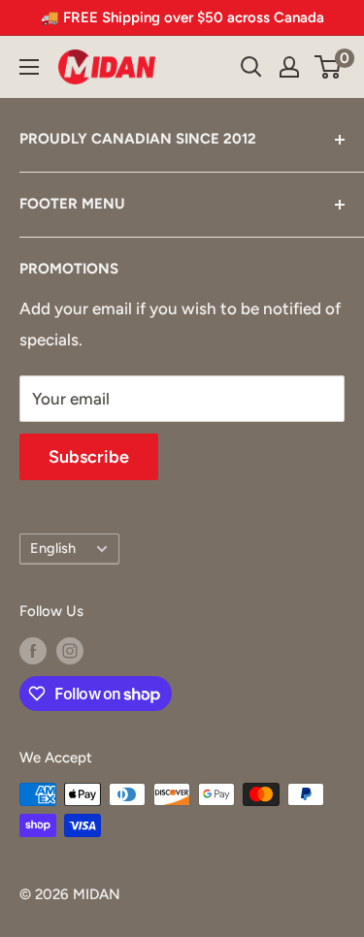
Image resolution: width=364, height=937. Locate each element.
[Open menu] (29, 67)
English (53, 548)
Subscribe (89, 457)
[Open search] (251, 67)
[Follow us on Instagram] (69, 650)
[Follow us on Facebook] (33, 650)
